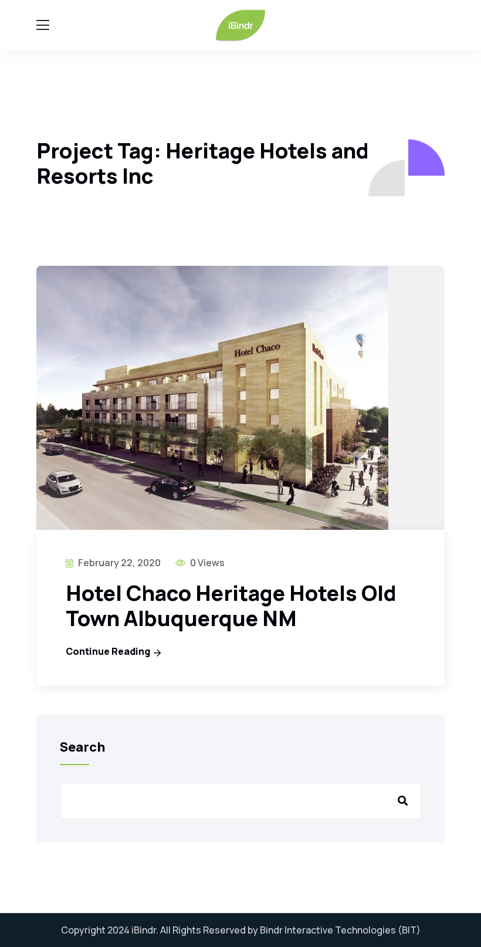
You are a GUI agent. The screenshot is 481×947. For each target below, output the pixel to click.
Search (83, 747)
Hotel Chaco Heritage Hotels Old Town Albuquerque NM (231, 606)
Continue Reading (108, 651)
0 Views (206, 562)
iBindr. (144, 930)
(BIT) (409, 930)
